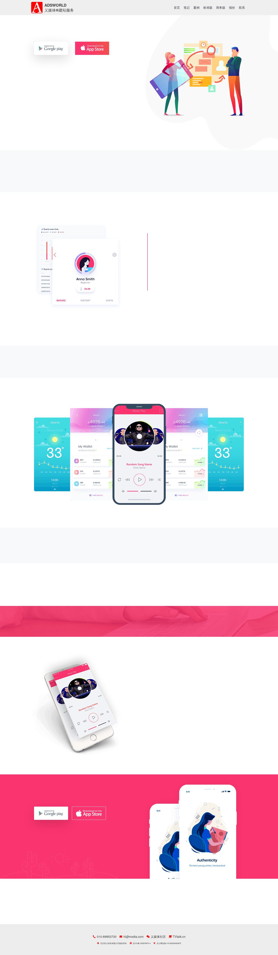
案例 (196, 7)
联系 (242, 7)
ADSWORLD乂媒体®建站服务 (59, 7)
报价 (232, 7)
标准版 (207, 7)
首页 (177, 7)
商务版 (220, 7)
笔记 (187, 7)
